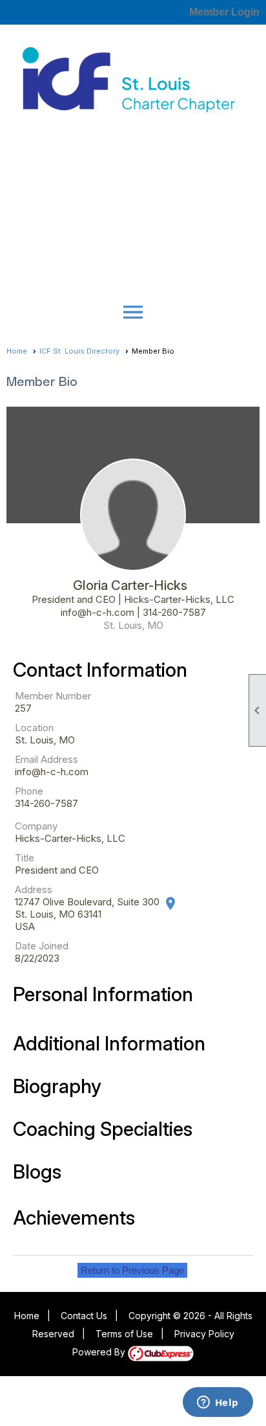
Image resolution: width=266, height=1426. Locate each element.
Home (16, 351)
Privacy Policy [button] (204, 1333)
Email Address (46, 759)
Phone (29, 791)
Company (36, 826)
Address (33, 889)
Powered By (100, 1351)
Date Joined (41, 946)
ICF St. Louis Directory (79, 351)
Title (24, 858)
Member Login (224, 11)
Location (34, 727)
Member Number (53, 696)
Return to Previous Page (132, 1270)
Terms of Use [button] (124, 1333)
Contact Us (84, 1315)
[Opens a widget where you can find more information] (217, 1403)
